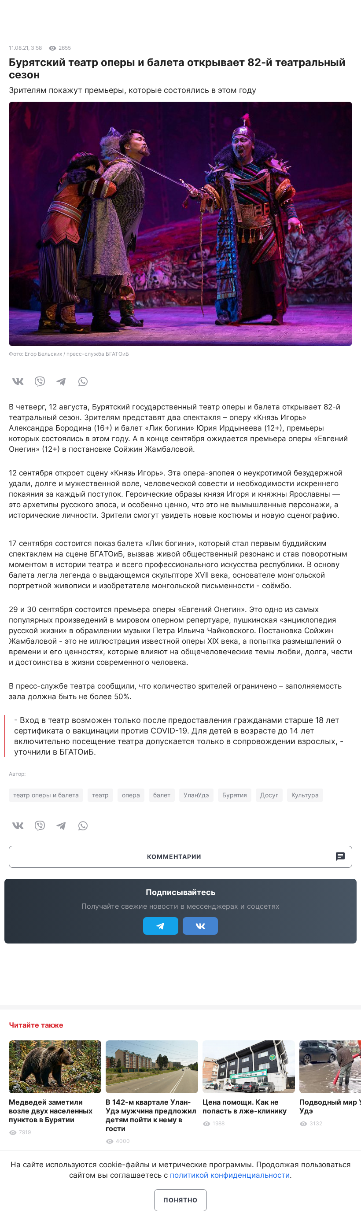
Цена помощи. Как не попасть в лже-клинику (245, 1106)
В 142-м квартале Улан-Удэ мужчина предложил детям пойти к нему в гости (151, 1115)
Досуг (269, 795)
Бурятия (234, 795)
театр (100, 795)
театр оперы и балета (46, 795)
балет (161, 795)
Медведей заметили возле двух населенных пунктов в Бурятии (50, 1111)
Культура (305, 795)
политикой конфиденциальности (230, 1175)
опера (131, 795)
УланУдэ (196, 795)
